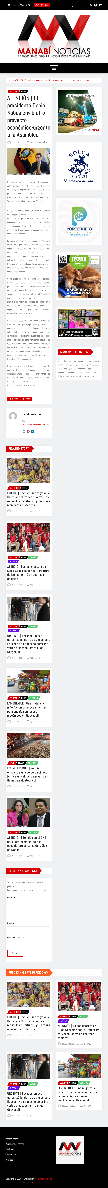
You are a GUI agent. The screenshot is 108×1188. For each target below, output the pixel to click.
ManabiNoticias (18, 142)
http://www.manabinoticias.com (35, 424)
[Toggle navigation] (54, 68)
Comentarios (10, 1154)
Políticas (9, 1159)
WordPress (39, 1178)
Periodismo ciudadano (14, 1143)
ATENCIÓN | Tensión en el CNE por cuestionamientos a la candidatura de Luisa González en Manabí (27, 844)
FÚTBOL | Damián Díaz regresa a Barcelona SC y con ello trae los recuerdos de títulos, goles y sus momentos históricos (28, 499)
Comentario (12, 897)
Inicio (10, 80)
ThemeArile (30, 1182)
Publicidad (9, 1149)
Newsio (49, 1178)
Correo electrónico (15, 937)
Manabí (27, 398)
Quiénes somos (11, 1138)
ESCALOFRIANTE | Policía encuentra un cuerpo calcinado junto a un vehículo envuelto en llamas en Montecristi (27, 774)
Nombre (11, 923)
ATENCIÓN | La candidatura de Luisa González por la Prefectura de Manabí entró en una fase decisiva (28, 573)
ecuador (15, 398)
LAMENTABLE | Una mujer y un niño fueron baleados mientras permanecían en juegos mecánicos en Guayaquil (27, 709)
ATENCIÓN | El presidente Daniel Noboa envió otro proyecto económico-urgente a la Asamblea (52, 80)
